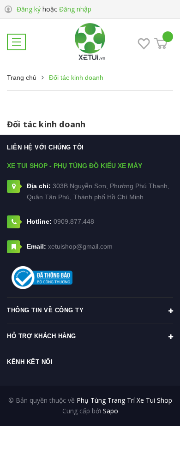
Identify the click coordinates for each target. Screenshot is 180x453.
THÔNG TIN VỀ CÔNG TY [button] (45, 310)
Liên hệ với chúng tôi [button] (45, 147)
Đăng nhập (75, 9)
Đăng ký (29, 9)
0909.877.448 (74, 221)
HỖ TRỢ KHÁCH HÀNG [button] (41, 336)
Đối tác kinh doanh (46, 124)
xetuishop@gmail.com (80, 246)
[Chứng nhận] (42, 277)
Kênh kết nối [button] (30, 361)
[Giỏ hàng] (161, 43)
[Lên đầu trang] (148, 432)
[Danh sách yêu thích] (144, 45)
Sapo (110, 410)
